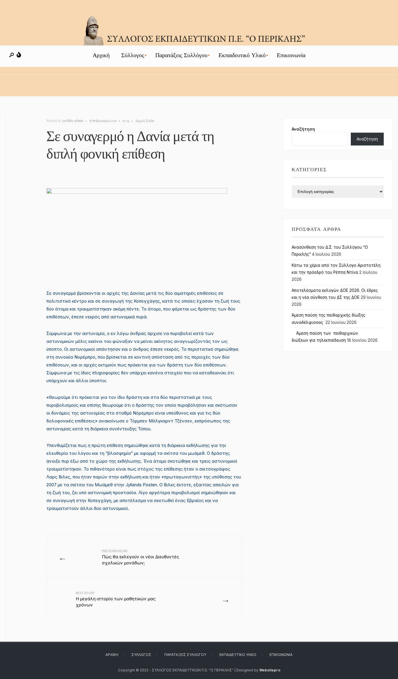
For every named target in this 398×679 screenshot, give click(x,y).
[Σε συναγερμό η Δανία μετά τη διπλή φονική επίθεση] (144, 234)
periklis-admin (72, 120)
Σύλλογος (132, 55)
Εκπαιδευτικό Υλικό (242, 55)
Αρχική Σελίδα (144, 120)
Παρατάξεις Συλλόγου (181, 55)
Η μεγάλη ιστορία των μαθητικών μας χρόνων (116, 599)
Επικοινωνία (291, 55)
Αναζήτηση (303, 129)
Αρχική (101, 55)
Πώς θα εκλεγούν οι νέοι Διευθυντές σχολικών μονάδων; (140, 557)
